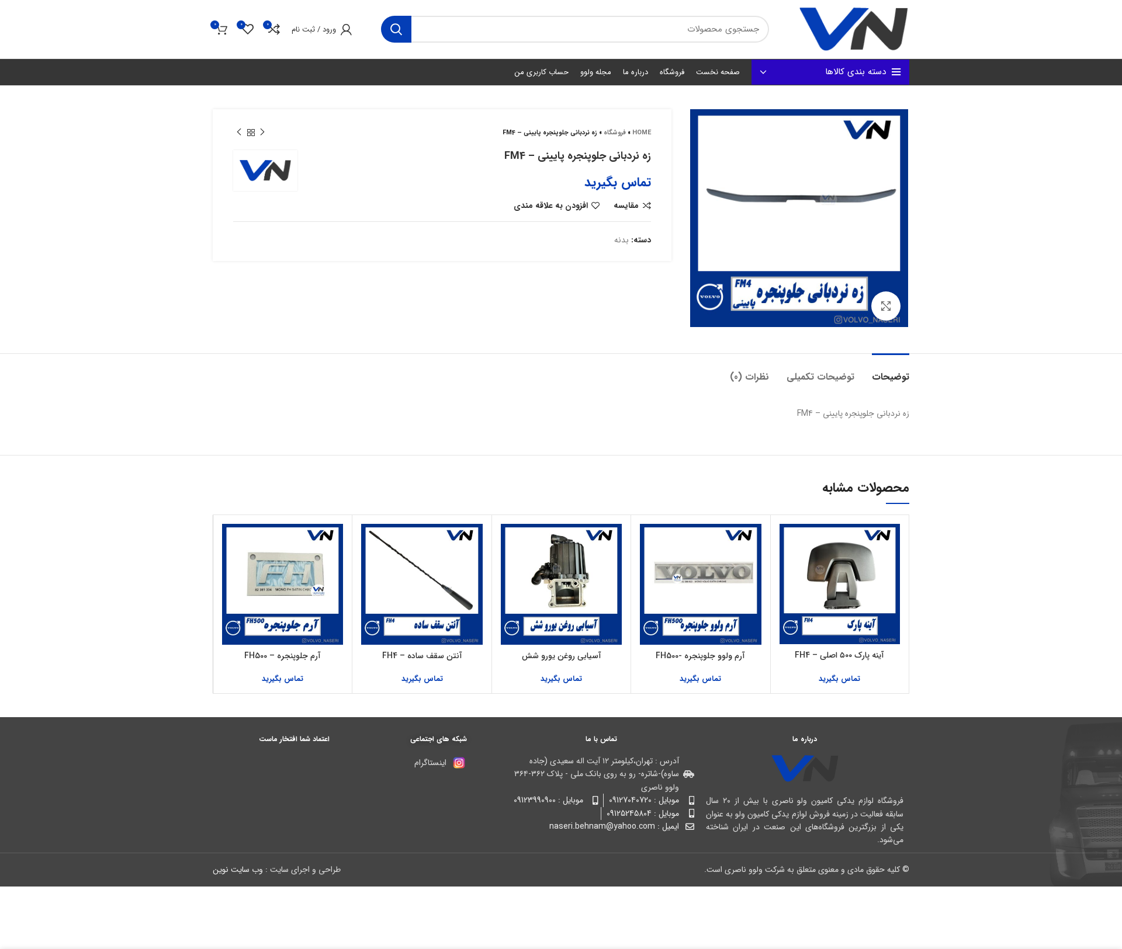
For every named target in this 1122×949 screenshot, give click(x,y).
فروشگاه (615, 133)
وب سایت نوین (238, 869)
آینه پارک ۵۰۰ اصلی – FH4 (839, 655)
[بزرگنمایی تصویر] (886, 306)
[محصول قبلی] (262, 132)
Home (641, 133)
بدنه (621, 240)
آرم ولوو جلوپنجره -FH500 (700, 655)
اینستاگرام (430, 762)
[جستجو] (396, 29)
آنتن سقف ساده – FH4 (422, 655)
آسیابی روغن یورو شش (561, 655)
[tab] (890, 371)
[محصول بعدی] (239, 132)
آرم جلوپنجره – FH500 (282, 655)
